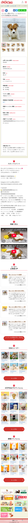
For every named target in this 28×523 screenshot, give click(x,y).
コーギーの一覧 (13, 5)
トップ (2, 5)
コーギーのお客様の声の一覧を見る (14, 338)
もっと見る (14, 378)
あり (4, 102)
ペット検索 (7, 5)
